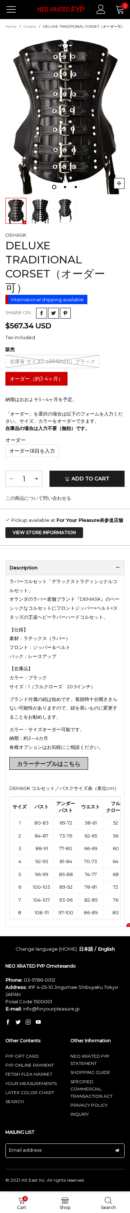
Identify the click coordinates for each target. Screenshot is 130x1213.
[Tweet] (53, 313)
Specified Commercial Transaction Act (91, 1089)
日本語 (86, 949)
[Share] (41, 313)
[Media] (119, 183)
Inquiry (79, 1114)
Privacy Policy (89, 1105)
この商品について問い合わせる (38, 498)
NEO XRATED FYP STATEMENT (89, 1059)
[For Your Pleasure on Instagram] (28, 1022)
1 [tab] (54, 187)
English (106, 949)
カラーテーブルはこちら (49, 763)
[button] (11, 478)
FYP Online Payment (29, 1065)
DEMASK (15, 235)
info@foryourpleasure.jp (51, 1009)
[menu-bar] (15, 9)
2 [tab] (65, 187)
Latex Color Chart (29, 1092)
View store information (44, 532)
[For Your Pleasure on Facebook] (8, 1022)
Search (14, 1101)
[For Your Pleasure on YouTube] (38, 1022)
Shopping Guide (90, 1072)
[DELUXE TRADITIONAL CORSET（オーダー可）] (65, 113)
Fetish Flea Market (28, 1074)
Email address (25, 1150)
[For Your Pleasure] (61, 9)
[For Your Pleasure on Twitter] (18, 1022)
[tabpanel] (65, 113)
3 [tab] (75, 187)
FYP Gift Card (22, 1056)
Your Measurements (31, 1083)
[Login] (100, 9)
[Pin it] (65, 313)
